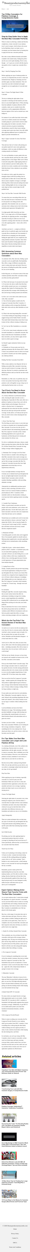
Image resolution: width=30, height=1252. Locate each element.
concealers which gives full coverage (11, 937)
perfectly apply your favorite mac (19, 231)
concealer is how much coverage (15, 457)
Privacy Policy (15, 1233)
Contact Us (15, 1238)
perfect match (7, 147)
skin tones (8, 509)
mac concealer (20, 65)
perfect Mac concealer (21, 267)
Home (15, 1229)
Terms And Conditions (15, 1247)
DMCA (15, 1242)
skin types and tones (13, 1040)
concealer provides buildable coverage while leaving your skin (14, 712)
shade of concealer (16, 798)
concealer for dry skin (21, 282)
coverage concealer (9, 665)
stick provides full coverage (9, 290)
